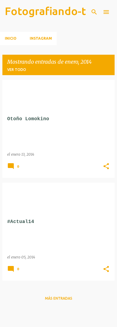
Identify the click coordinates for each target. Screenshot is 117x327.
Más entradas (58, 298)
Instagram (41, 38)
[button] (106, 167)
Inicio (10, 38)
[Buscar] (94, 12)
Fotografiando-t (45, 11)
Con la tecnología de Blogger (62, 318)
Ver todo (16, 70)
